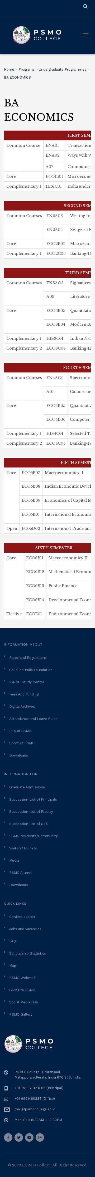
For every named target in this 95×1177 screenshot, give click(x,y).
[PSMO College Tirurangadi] (39, 35)
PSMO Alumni (20, 873)
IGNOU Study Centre (26, 682)
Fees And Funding (24, 694)
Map (12, 966)
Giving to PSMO (22, 990)
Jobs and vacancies (25, 929)
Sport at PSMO (22, 743)
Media (14, 860)
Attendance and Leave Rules (33, 719)
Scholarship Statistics (27, 953)
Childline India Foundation (31, 670)
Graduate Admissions (27, 787)
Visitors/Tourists (23, 848)
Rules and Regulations (28, 658)
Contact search (22, 917)
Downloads (18, 755)
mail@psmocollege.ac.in (35, 1109)
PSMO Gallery (20, 1014)
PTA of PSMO (20, 731)
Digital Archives (22, 706)
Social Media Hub (23, 1002)
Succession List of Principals (33, 799)
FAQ (12, 941)
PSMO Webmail (22, 978)
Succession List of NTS (28, 824)
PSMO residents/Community (33, 836)
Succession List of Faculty (31, 812)
